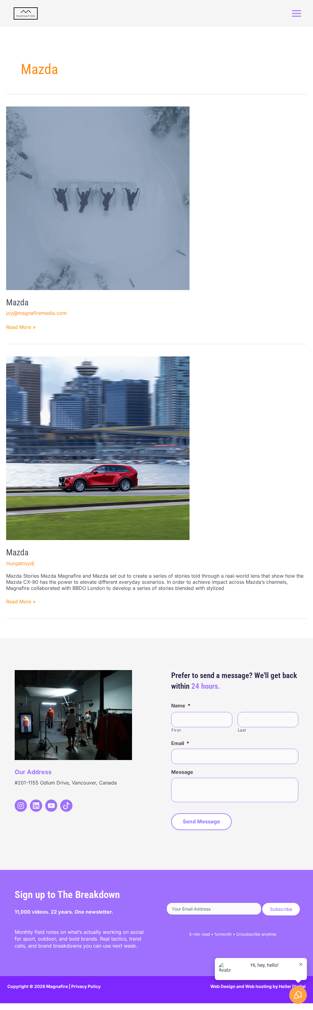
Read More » (20, 327)
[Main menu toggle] (296, 13)
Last (242, 730)
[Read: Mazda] (98, 198)
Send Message (201, 821)
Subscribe (281, 909)
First (176, 730)
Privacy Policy (86, 986)
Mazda (17, 302)
